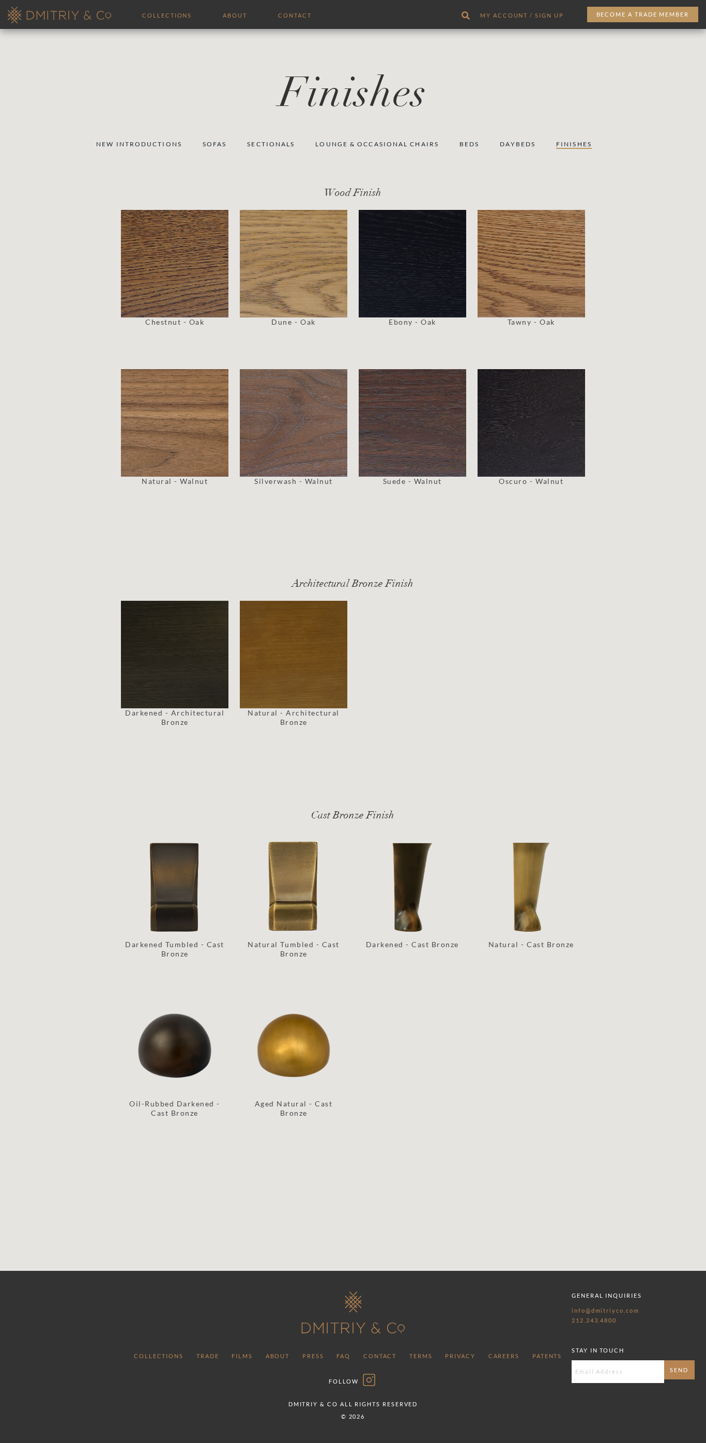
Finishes (574, 144)
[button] (174, 281)
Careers (503, 1356)
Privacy (460, 1356)
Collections (167, 15)
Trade (207, 1356)
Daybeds (517, 144)
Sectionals (271, 144)
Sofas (215, 144)
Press (313, 1356)
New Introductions (139, 144)
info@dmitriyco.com (605, 1310)
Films (242, 1356)
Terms (421, 1356)
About (235, 15)
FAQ (343, 1356)
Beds (469, 144)
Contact (294, 15)
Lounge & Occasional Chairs (377, 144)
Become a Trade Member (642, 14)
